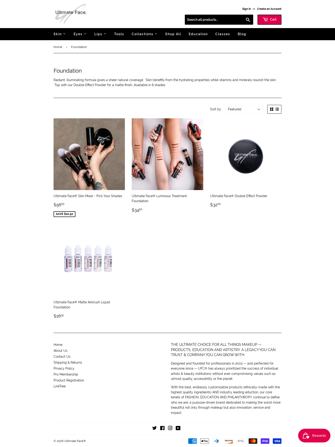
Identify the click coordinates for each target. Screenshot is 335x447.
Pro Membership (66, 374)
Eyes (79, 34)
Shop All (173, 34)
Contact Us (62, 356)
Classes (222, 34)
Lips (98, 34)
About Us (60, 350)
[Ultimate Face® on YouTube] (178, 429)
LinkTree (60, 386)
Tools (119, 34)
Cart (272, 19)
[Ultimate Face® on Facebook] (162, 429)
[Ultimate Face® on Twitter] (154, 429)
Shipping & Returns (68, 362)
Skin (58, 34)
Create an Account (269, 9)
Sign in (246, 9)
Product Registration (69, 380)
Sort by (215, 109)
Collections (143, 34)
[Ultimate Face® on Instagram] (170, 429)
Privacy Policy (64, 368)
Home (58, 47)
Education (198, 34)
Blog (242, 34)
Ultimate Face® (75, 441)
